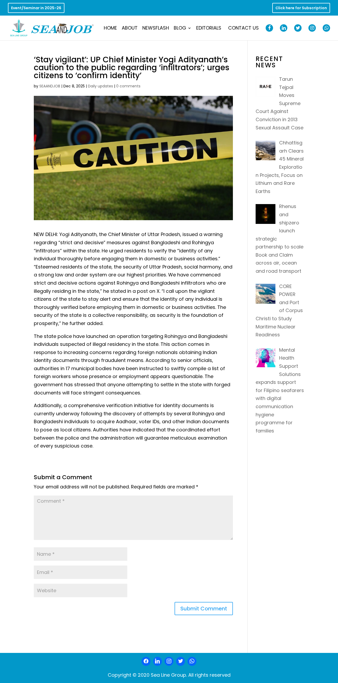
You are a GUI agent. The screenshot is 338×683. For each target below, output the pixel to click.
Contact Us (243, 28)
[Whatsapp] (192, 661)
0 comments (128, 86)
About (130, 28)
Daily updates (100, 86)
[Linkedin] (157, 661)
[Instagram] (169, 661)
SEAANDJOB (49, 86)
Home (110, 28)
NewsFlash (155, 28)
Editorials (208, 28)
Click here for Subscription (301, 8)
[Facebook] (146, 661)
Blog (180, 28)
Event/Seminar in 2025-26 (36, 8)
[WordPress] (180, 661)
